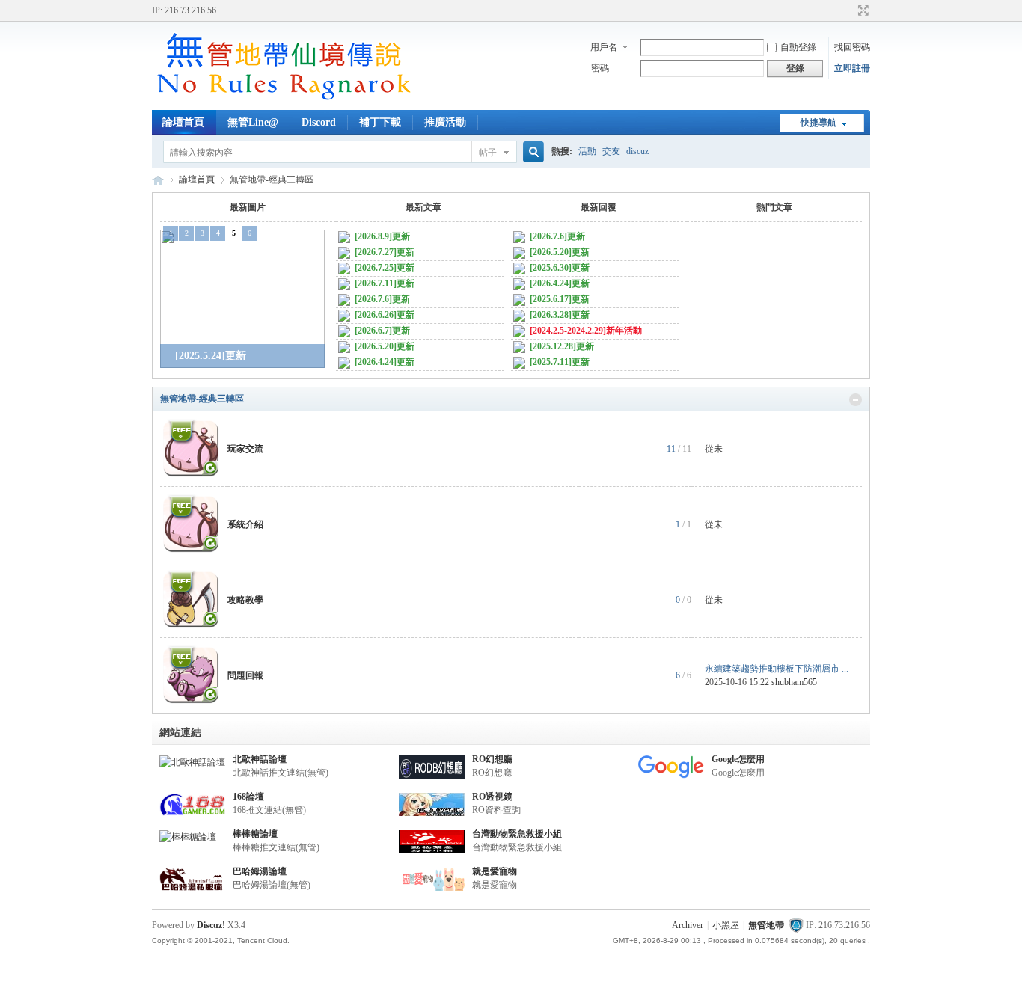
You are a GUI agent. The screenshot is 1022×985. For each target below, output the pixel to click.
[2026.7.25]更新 (383, 268)
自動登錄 (798, 47)
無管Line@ (252, 122)
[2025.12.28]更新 (560, 346)
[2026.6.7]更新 (381, 330)
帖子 (488, 152)
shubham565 (794, 682)
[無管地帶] (283, 101)
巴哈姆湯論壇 (260, 871)
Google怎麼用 (738, 759)
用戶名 (603, 47)
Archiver (687, 925)
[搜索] (531, 152)
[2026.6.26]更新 (383, 315)
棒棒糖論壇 (255, 834)
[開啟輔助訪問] (849, 10)
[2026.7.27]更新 (383, 252)
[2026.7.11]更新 (383, 283)
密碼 (600, 68)
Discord (319, 122)
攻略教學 (245, 600)
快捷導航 (818, 122)
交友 (611, 151)
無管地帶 (158, 180)
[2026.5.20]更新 (383, 346)
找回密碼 (852, 47)
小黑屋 (725, 925)
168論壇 (248, 796)
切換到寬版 (861, 10)
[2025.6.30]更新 (558, 268)
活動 (587, 151)
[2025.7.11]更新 (558, 362)
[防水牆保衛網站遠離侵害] (796, 925)
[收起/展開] (855, 399)
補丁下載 (380, 122)
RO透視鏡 (492, 796)
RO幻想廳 (492, 759)
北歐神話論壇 (260, 759)
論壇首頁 (183, 122)
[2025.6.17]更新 (558, 299)
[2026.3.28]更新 (558, 315)
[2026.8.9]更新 (381, 236)
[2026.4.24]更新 (383, 362)
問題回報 (245, 675)
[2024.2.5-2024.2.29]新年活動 (584, 330)
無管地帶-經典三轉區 (202, 398)
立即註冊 (852, 68)
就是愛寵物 (494, 871)
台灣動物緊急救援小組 (517, 834)
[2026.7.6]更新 (381, 299)
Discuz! (211, 925)
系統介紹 (245, 524)
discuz (637, 151)
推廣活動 (445, 122)
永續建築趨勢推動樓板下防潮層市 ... (776, 668)
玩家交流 (245, 449)
